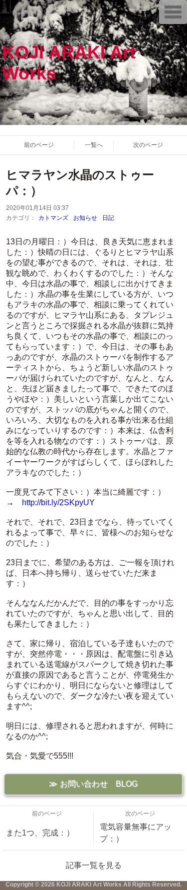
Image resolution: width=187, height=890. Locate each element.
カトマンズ (53, 217)
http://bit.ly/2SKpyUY (58, 502)
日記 (108, 217)
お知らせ (85, 217)
